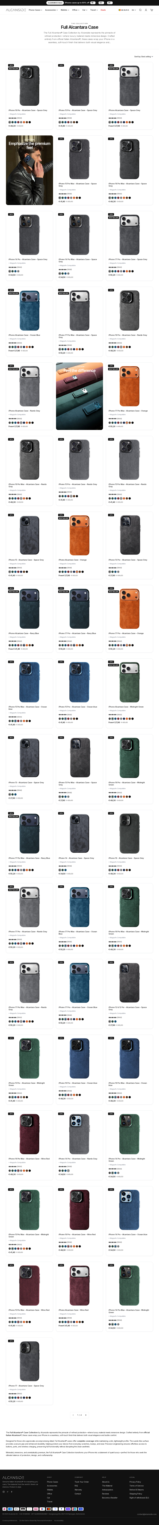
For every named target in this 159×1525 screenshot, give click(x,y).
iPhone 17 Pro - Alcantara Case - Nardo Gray (28, 931)
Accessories (50, 10)
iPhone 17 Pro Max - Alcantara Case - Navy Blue (29, 858)
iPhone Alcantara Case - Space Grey (124, 110)
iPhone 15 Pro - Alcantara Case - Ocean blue (78, 707)
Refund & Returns (137, 1490)
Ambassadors (107, 1490)
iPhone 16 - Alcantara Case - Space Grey (126, 858)
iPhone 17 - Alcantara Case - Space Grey (26, 1386)
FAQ (76, 1486)
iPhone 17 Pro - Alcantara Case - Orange (126, 633)
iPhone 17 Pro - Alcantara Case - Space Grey (128, 259)
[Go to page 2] (86, 1415)
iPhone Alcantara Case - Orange (73, 560)
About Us (106, 1482)
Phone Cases (34, 10)
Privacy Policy (135, 1482)
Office (75, 10)
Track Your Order (82, 1482)
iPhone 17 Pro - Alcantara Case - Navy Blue (77, 633)
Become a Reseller (110, 1498)
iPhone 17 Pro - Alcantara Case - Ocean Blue (78, 1007)
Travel (93, 10)
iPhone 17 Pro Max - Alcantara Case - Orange (128, 411)
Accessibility (58, 1521)
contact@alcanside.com (147, 1514)
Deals (103, 10)
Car (83, 10)
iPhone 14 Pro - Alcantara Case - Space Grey (28, 259)
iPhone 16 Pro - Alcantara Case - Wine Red (77, 1234)
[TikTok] (7, 1492)
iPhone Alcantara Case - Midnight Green (126, 707)
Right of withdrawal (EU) (139, 1498)
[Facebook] (11, 1492)
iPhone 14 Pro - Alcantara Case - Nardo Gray (78, 1159)
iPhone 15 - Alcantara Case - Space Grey (26, 560)
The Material (107, 1486)
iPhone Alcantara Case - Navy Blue (24, 633)
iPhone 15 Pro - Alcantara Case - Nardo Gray (78, 484)
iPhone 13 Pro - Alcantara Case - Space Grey (128, 560)
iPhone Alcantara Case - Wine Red (73, 1310)
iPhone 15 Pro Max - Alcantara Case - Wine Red (29, 1310)
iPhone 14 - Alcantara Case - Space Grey (76, 858)
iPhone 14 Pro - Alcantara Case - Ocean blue (128, 1234)
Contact (78, 1494)
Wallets (64, 10)
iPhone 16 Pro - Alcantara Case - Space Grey (28, 110)
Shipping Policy (136, 1494)
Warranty (78, 1490)
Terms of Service (137, 1486)
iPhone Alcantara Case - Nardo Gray (24, 411)
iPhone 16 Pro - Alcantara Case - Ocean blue (78, 1083)
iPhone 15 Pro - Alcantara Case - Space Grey (78, 110)
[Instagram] (3, 1492)
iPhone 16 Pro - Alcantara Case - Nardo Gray (128, 335)
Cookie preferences (9, 1521)
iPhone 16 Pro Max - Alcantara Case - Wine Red (29, 1159)
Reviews (105, 1494)
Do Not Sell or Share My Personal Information (36, 1521)
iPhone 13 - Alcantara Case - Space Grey (26, 782)
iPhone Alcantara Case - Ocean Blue (24, 335)
